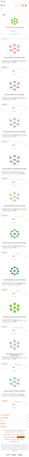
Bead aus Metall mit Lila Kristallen (14, 95)
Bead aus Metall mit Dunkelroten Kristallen (14, 169)
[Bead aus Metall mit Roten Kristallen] (14, 48)
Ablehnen (8, 455)
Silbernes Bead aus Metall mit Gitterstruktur (14, 354)
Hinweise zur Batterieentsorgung (18, 434)
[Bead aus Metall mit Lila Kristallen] (14, 85)
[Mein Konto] (22, 5)
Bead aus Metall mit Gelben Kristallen (14, 206)
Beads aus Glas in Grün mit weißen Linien (14, 243)
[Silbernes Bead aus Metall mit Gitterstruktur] (14, 344)
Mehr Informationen (14, 450)
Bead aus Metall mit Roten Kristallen (14, 57)
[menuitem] (3, 5)
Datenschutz (14, 439)
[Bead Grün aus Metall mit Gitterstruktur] (14, 21)
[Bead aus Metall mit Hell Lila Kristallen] (14, 122)
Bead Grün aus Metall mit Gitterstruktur (14, 27)
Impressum (22, 439)
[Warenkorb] (25, 5)
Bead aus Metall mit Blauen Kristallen (14, 391)
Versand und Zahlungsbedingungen (9, 437)
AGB (18, 439)
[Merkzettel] (19, 5)
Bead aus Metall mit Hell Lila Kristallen (14, 132)
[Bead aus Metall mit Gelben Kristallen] (14, 196)
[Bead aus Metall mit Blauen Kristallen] (14, 381)
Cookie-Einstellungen (7, 434)
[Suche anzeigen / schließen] (16, 5)
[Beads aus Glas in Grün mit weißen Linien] (14, 233)
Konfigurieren (20, 455)
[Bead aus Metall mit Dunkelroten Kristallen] (14, 159)
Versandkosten (21, 430)
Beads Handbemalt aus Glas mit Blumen (14, 280)
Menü (4, 5)
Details (14, 71)
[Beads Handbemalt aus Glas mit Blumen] (14, 270)
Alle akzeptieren (13, 455)
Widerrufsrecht (7, 439)
